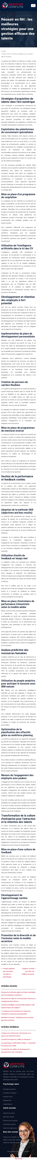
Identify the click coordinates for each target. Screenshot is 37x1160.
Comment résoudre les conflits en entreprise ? (16, 1039)
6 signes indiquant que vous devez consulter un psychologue (9, 973)
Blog (4, 51)
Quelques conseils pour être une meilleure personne (28, 971)
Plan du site (18, 1159)
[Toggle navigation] (33, 5)
